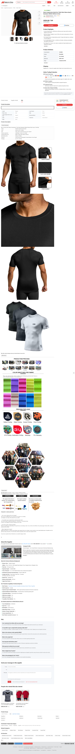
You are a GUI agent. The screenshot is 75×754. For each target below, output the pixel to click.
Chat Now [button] (67, 25)
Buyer (49, 5)
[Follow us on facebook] (65, 743)
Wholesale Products (37, 746)
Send (9, 681)
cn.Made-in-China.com (48, 748)
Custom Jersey (57, 735)
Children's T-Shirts (13, 730)
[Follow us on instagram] (68, 743)
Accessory (3, 720)
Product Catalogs (17, 713)
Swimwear (21, 716)
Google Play (10, 743)
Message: (5, 672)
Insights (60, 746)
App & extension (60, 5)
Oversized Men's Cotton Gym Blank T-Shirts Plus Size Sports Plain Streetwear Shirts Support (22, 704)
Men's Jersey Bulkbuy (28, 738)
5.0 (61, 101)
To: (6, 669)
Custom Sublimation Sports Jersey (17, 738)
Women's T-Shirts (5, 730)
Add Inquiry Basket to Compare (22, 43)
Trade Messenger (18, 743)
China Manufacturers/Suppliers (28, 746)
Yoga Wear (3, 716)
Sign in (73, 2)
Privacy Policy (54, 750)
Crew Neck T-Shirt (35, 730)
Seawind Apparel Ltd (49, 15)
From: (6, 666)
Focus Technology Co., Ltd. (30, 750)
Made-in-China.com (33, 748)
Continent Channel (50, 746)
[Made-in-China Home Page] (7, 2)
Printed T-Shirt (27, 730)
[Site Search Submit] (49, 2)
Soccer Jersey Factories (40, 735)
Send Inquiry (50, 25)
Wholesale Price (44, 746)
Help (54, 5)
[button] (46, 2)
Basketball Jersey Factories (6, 735)
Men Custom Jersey (5, 738)
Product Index (56, 746)
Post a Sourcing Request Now (31, 681)
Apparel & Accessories (8, 7)
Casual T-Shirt (42, 730)
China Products (20, 746)
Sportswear (39, 716)
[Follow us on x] (67, 743)
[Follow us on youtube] (70, 743)
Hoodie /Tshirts (28, 586)
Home (2, 7)
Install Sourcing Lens (28, 743)
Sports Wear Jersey (49, 735)
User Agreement (43, 750)
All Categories (5, 5)
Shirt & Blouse (20, 730)
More (2, 740)
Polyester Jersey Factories (28, 735)
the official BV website (26, 543)
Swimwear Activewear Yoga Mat (14, 586)
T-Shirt (14, 7)
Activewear (23, 586)
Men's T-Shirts (18, 7)
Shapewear (3, 718)
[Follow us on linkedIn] (73, 743)
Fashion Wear (40, 718)
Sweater (57, 716)
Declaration (49, 750)
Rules (73, 5)
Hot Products (15, 746)
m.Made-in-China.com (40, 748)
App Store (4, 743)
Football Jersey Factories (18, 735)
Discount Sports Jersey (66, 735)
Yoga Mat (33, 586)
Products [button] (18, 2)
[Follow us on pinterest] (71, 743)
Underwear (21, 718)
